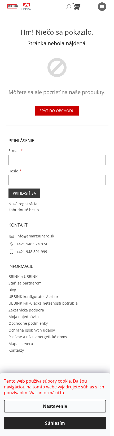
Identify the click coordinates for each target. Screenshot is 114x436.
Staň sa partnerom (25, 283)
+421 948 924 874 (31, 243)
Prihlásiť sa (24, 193)
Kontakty (16, 350)
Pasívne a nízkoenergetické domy (37, 336)
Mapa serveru (20, 343)
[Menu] (102, 6)
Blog (12, 289)
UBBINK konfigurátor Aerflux (33, 296)
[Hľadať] (68, 6)
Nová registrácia (22, 203)
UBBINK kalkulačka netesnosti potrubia (43, 303)
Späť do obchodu (57, 110)
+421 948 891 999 (31, 251)
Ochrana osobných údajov (31, 330)
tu (62, 393)
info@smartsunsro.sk (35, 235)
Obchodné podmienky (28, 323)
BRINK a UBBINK (23, 276)
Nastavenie (55, 406)
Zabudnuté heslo (23, 209)
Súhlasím (55, 423)
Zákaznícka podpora (26, 310)
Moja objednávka (23, 316)
